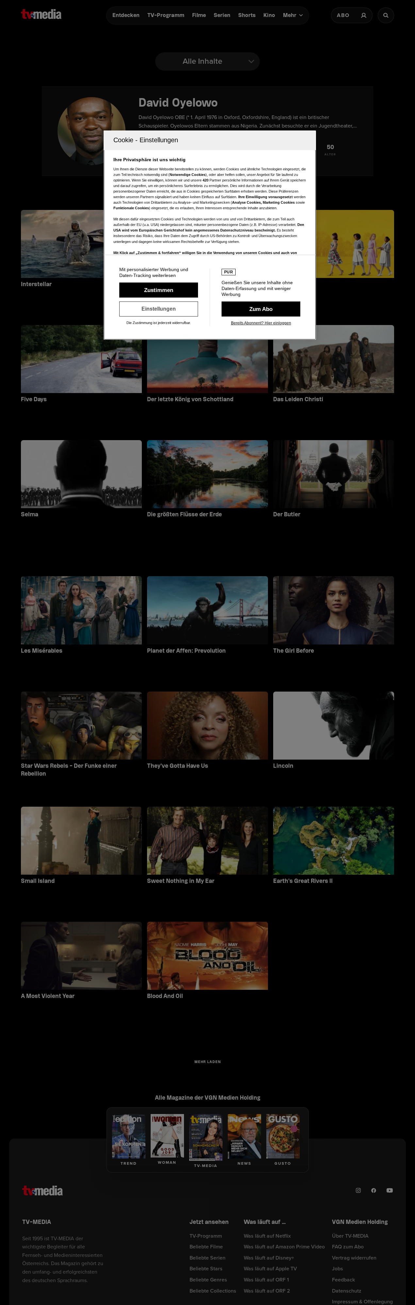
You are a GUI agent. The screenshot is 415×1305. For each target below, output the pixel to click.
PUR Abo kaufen (261, 309)
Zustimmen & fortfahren (158, 290)
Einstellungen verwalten (158, 309)
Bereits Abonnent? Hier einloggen (261, 323)
